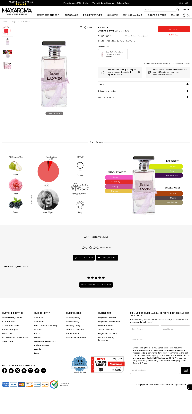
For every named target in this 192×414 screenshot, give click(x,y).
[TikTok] (36, 370)
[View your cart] (188, 15)
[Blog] (43, 370)
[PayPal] (37, 384)
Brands (37, 349)
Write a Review (130, 36)
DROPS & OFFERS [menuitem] (157, 15)
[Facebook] (4, 370)
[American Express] (5, 384)
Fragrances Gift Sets (107, 333)
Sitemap (38, 329)
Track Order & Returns (103, 3)
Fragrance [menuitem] (71, 15)
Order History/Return (12, 318)
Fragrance (15, 22)
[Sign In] (184, 15)
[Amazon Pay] (45, 384)
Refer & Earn (123, 3)
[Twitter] (11, 370)
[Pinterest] (17, 370)
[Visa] (13, 384)
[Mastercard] (21, 384)
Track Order (7, 341)
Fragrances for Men (107, 318)
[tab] (144, 84)
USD (184, 9)
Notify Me (174, 29)
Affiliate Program (42, 345)
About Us (38, 318)
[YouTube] (24, 370)
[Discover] (29, 384)
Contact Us (39, 321)
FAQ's (37, 333)
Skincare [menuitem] (112, 15)
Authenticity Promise (76, 337)
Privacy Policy (72, 321)
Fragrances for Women (109, 321)
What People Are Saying (45, 325)
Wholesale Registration (45, 341)
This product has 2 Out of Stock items (157, 63)
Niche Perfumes (105, 325)
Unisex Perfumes (106, 329)
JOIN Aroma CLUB (10, 325)
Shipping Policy (73, 325)
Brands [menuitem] (175, 15)
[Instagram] (30, 370)
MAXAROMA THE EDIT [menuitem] (48, 15)
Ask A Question (144, 36)
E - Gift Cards (8, 321)
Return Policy (72, 333)
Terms (136, 363)
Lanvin (103, 27)
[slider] (96, 126)
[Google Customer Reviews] (59, 384)
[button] (81, 27)
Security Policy (73, 318)
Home (4, 22)
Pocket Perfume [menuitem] (92, 15)
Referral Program (10, 329)
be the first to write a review (96, 285)
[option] (112, 54)
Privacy (145, 363)
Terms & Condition (75, 329)
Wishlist (37, 337)
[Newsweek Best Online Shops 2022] (108, 365)
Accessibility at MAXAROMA (15, 337)
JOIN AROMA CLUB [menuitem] (132, 15)
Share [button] (89, 27)
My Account (7, 333)
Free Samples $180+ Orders (76, 3)
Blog (36, 353)
